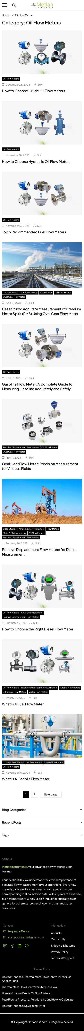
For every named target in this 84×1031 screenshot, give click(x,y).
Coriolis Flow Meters (13, 762)
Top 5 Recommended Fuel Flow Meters (34, 232)
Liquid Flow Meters (53, 762)
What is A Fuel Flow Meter (23, 704)
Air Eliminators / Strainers (32, 529)
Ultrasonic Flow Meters (14, 692)
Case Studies (10, 292)
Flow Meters (46, 292)
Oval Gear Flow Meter (14, 296)
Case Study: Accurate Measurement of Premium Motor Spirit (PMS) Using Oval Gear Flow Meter (41, 311)
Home (6, 15)
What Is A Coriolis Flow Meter (25, 779)
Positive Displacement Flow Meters (21, 447)
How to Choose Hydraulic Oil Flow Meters (36, 161)
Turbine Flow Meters (70, 687)
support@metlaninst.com (27, 937)
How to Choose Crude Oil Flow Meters (33, 90)
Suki (40, 84)
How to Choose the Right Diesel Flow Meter (37, 629)
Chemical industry (28, 292)
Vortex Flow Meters (38, 692)
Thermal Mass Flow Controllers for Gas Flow (29, 987)
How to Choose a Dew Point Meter (23, 1005)
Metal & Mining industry (14, 533)
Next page (50, 794)
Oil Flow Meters (11, 78)
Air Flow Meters (34, 762)
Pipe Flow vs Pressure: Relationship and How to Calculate (38, 999)
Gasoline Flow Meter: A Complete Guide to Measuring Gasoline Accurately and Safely (37, 386)
